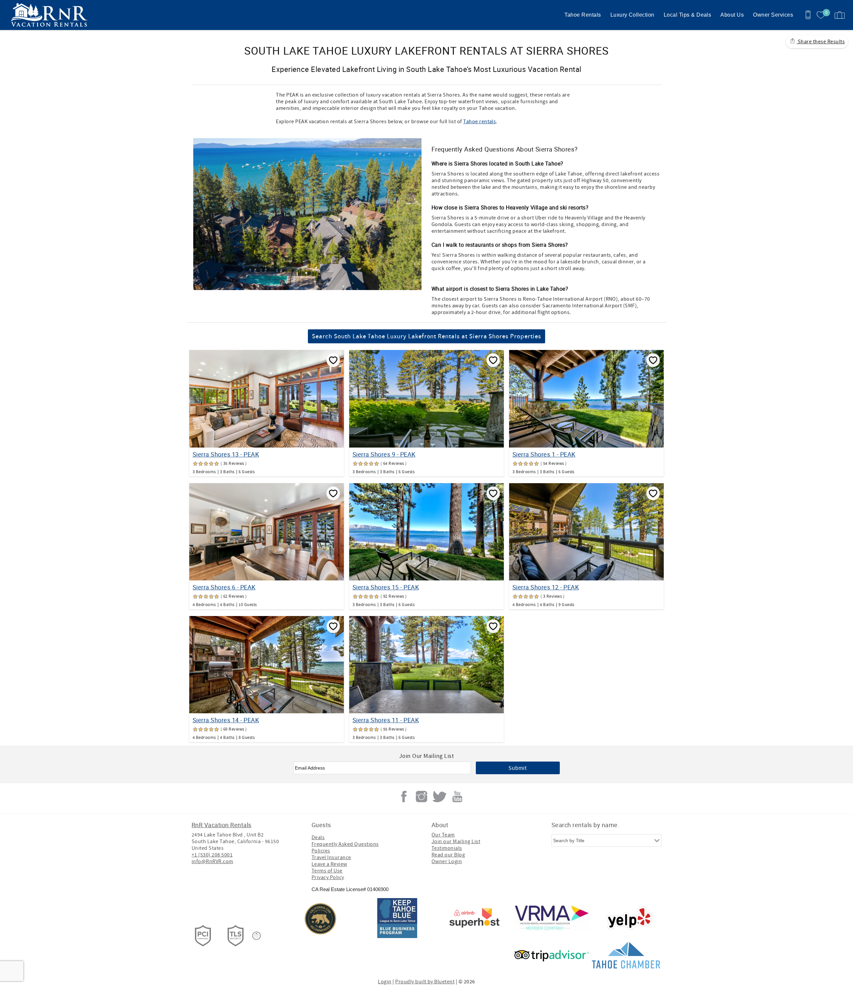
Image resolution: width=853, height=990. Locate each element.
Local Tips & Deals (687, 15)
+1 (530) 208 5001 (212, 854)
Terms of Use (327, 870)
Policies (321, 850)
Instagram (421, 796)
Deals (318, 837)
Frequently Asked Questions (345, 844)
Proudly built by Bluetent (424, 981)
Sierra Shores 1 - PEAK (543, 454)
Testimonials (446, 848)
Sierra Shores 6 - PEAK (224, 587)
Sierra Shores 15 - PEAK (386, 587)
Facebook (404, 796)
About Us (732, 15)
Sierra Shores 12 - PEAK (545, 587)
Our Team (443, 834)
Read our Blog (448, 854)
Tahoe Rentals (582, 15)
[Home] (51, 15)
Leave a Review (329, 864)
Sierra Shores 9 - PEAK (384, 454)
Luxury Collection (632, 15)
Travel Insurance (331, 857)
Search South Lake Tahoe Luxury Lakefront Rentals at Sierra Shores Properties (426, 336)
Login (384, 981)
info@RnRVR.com (212, 861)
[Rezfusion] (256, 935)
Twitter (439, 796)
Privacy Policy (328, 877)
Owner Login (446, 861)
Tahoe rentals (479, 121)
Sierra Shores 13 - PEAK (226, 454)
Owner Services (773, 15)
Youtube (457, 796)
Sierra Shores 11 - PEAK (386, 720)
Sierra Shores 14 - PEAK (226, 720)
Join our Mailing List (455, 841)
